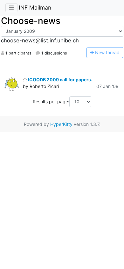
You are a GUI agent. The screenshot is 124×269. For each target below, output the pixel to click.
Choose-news (30, 20)
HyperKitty (61, 124)
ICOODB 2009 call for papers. (59, 79)
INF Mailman (35, 7)
